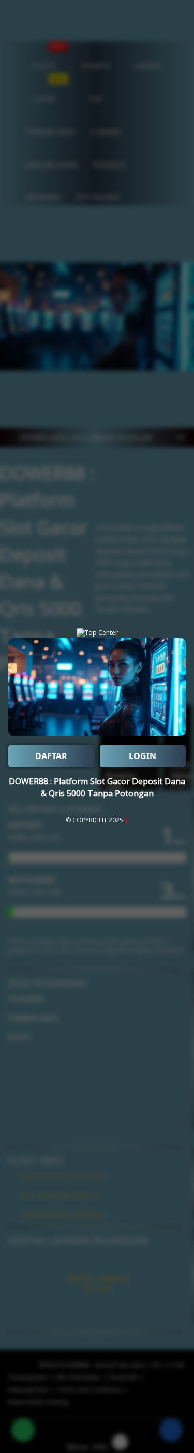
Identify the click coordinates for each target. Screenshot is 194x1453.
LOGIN (142, 756)
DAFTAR (51, 756)
